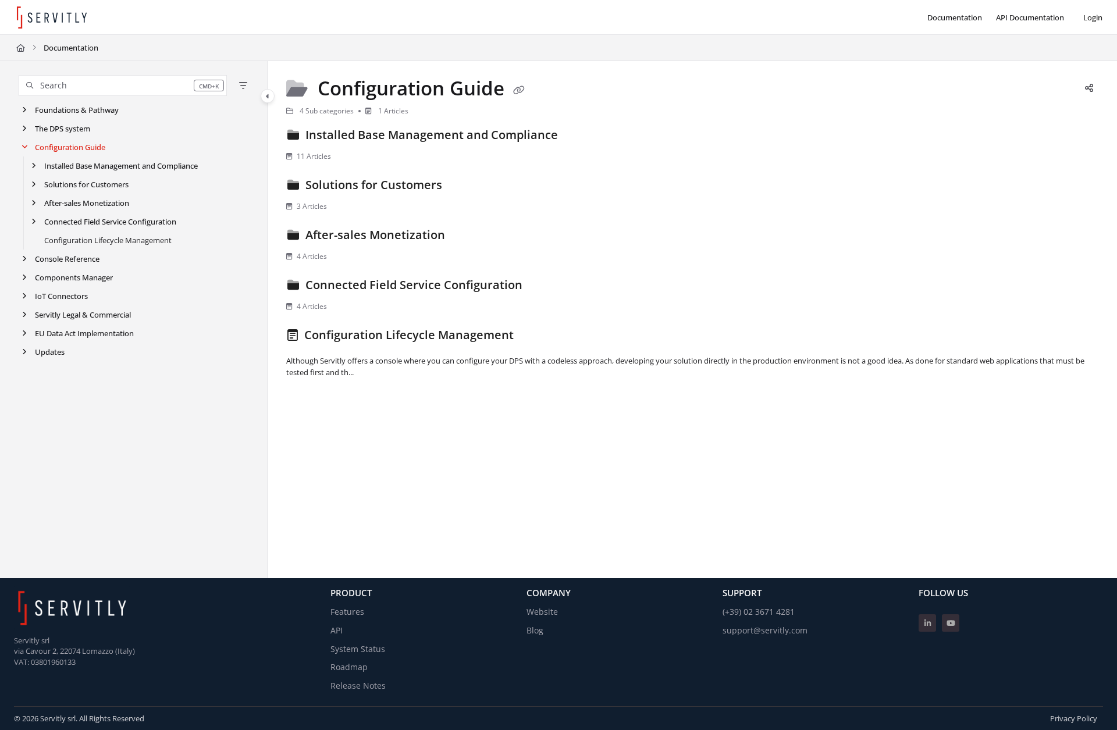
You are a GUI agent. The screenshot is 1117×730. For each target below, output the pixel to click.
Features (347, 611)
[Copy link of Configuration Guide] (519, 90)
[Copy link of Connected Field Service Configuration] (544, 286)
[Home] (52, 17)
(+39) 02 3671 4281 (759, 611)
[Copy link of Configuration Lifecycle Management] (535, 336)
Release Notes (358, 685)
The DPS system (62, 128)
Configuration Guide (70, 147)
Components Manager (74, 277)
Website (542, 611)
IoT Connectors (61, 296)
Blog (535, 630)
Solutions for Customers (86, 184)
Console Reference (67, 259)
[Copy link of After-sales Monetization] (466, 236)
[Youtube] (950, 623)
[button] (123, 85)
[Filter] (243, 85)
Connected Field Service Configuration (110, 221)
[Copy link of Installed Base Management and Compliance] (579, 136)
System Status (357, 648)
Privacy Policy (1073, 718)
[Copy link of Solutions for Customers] (463, 186)
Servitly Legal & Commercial (83, 314)
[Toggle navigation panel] (268, 96)
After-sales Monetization (86, 203)
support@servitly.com (765, 630)
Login (1092, 17)
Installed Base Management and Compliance (121, 166)
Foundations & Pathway (77, 110)
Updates (50, 352)
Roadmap (349, 666)
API (336, 630)
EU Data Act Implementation (84, 333)
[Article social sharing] (1089, 88)
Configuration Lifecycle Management (108, 240)
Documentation (71, 47)
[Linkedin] (927, 623)
